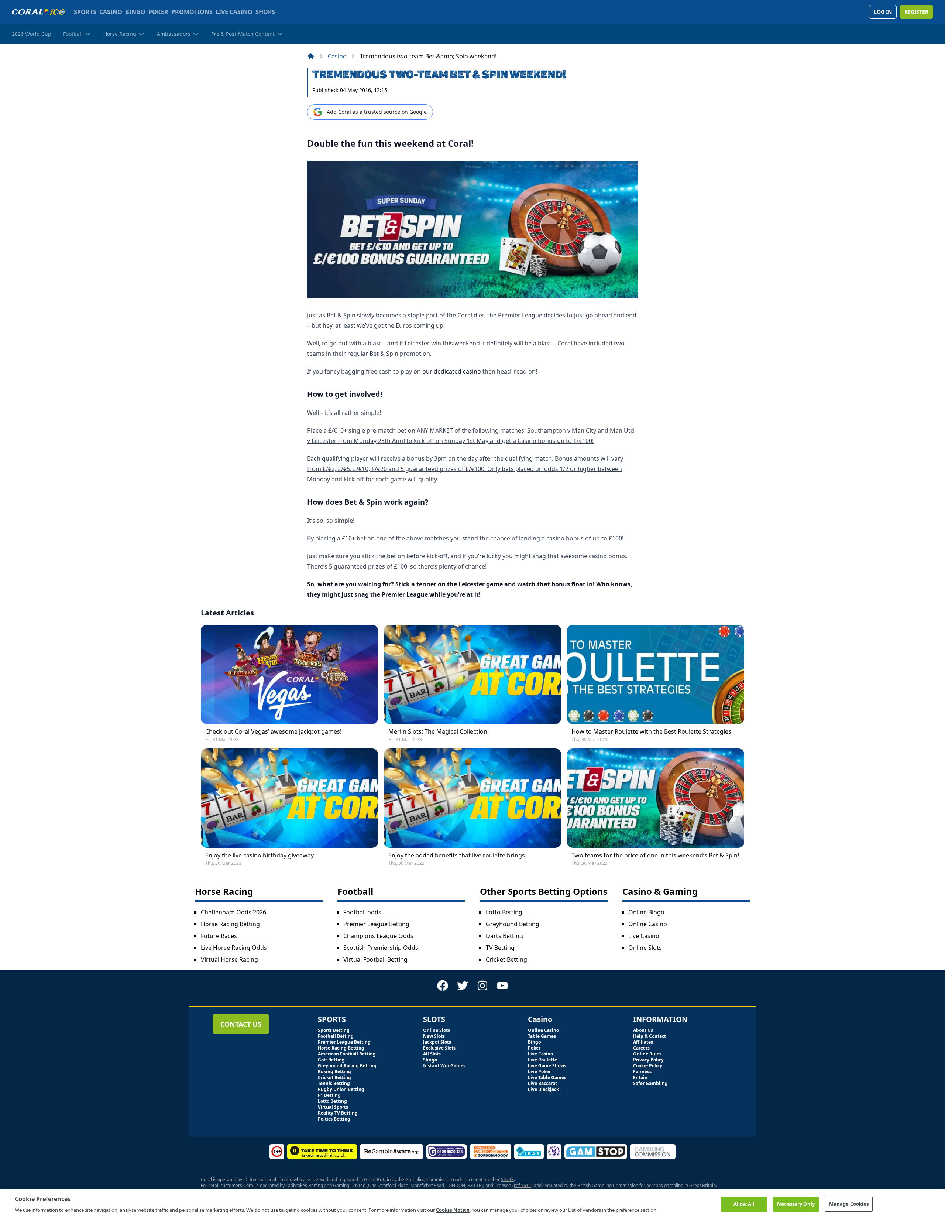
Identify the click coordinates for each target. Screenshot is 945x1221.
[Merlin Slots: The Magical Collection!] (472, 674)
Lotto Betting (504, 912)
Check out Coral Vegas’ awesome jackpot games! (273, 731)
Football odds (362, 912)
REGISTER (916, 11)
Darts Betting (504, 936)
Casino (337, 56)
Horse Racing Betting (230, 924)
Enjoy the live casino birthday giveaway (259, 855)
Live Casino (643, 936)
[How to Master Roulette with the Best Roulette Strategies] (655, 674)
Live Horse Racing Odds (234, 948)
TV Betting (500, 948)
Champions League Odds (378, 936)
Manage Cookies (849, 1204)
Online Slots (645, 948)
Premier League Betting (376, 924)
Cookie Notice (453, 1209)
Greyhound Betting (512, 924)
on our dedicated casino (447, 371)
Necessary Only (796, 1204)
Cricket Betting (506, 959)
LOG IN (883, 11)
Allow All (744, 1204)
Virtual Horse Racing (229, 959)
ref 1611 (522, 1185)
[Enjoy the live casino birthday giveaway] (289, 798)
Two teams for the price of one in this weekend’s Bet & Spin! (655, 855)
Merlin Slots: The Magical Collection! (438, 731)
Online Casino (647, 924)
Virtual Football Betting (375, 959)
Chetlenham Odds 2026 (233, 912)
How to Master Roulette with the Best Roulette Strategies (651, 731)
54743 (507, 1179)
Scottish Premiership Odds (380, 948)
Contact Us (240, 1024)
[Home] (311, 56)
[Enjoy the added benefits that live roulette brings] (472, 798)
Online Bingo (646, 912)
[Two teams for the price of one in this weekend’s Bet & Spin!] (655, 798)
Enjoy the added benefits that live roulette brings (456, 855)
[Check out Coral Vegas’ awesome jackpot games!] (289, 674)
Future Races (219, 936)
